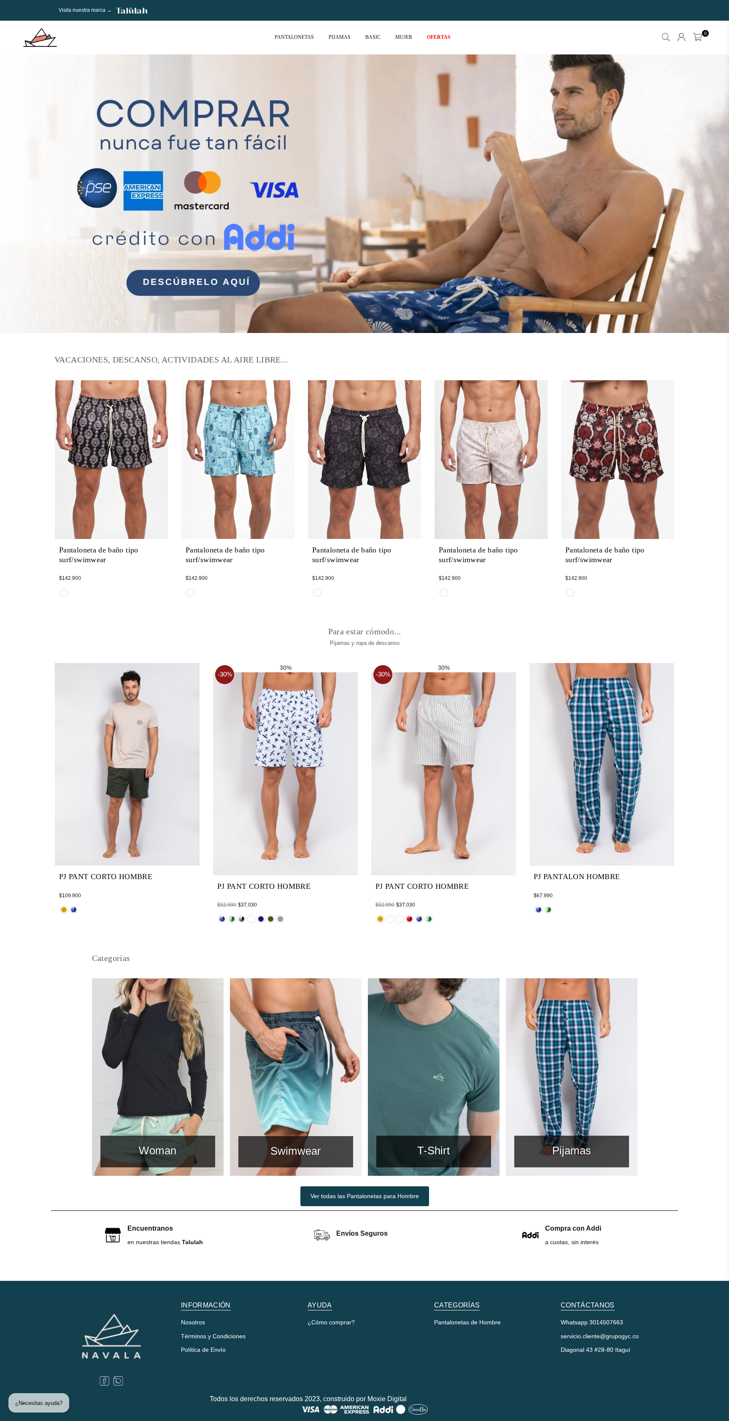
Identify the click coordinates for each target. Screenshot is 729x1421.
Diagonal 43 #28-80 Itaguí (595, 1349)
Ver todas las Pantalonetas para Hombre (364, 1196)
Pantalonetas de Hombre (467, 1322)
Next (707, 193)
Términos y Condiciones (213, 1336)
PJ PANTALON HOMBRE (577, 876)
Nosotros (193, 1322)
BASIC (373, 37)
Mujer (403, 37)
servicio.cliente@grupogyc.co (600, 1336)
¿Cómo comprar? (331, 1322)
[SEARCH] (666, 37)
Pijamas (340, 37)
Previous (21, 193)
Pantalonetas (294, 37)
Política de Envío (203, 1349)
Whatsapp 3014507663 (592, 1322)
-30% (225, 674)
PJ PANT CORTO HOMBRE (105, 876)
